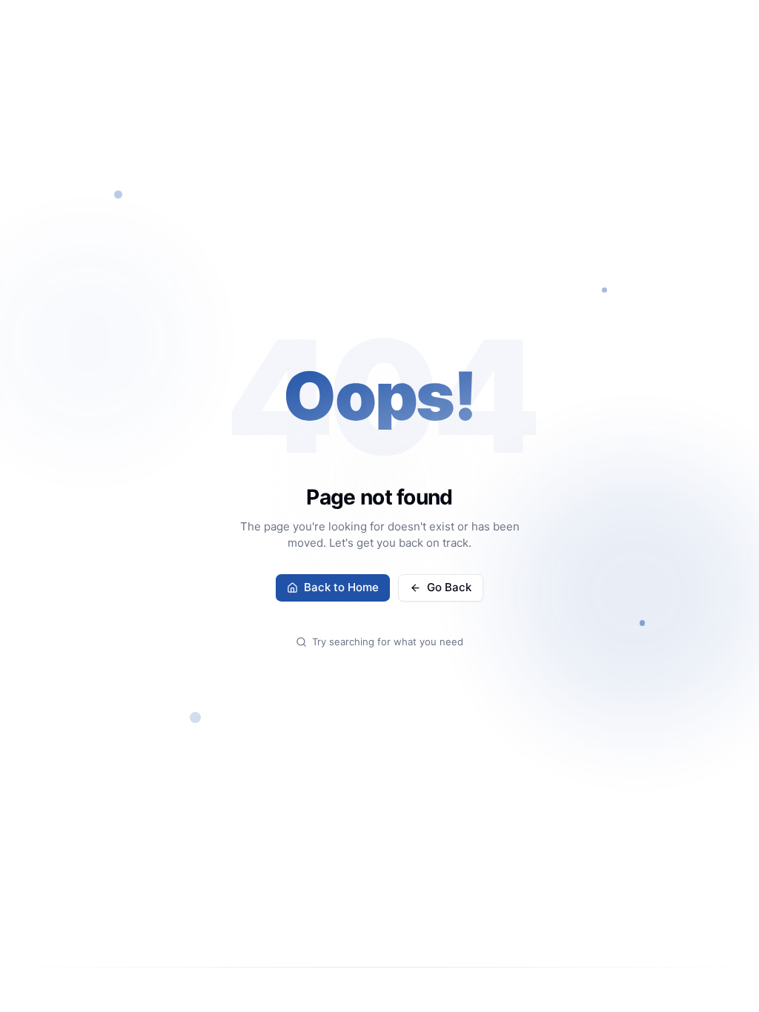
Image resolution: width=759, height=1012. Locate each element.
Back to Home (341, 587)
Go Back (449, 587)
